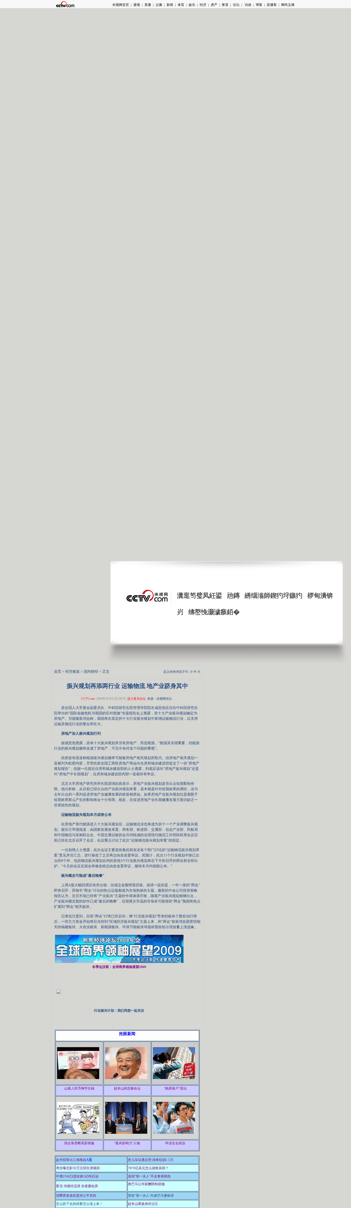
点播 (158, 5)
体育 (181, 5)
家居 (225, 5)
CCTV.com (88, 698)
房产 (214, 5)
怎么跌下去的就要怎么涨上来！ (79, 1204)
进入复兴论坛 (136, 698)
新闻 (170, 5)
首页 (57, 672)
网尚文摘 (287, 5)
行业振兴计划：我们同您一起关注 (119, 1010)
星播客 (272, 5)
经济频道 (72, 672)
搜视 (136, 5)
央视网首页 (120, 5)
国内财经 (91, 672)
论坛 (236, 5)
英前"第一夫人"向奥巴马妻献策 (151, 1195)
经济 (203, 5)
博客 (259, 5)
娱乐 (192, 5)
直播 (147, 5)
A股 (89, 1160)
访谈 (247, 5)
